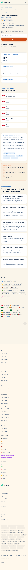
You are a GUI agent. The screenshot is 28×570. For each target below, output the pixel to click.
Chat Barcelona (15, 305)
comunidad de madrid (16, 6)
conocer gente (20, 532)
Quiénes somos (4, 555)
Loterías (3, 501)
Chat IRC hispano (5, 425)
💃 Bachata (3, 444)
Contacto (11, 555)
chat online (10, 543)
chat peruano (20, 548)
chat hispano (20, 525)
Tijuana (4, 316)
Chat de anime (4, 431)
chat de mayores (5, 530)
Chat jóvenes (4, 411)
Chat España (4, 350)
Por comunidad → (5, 391)
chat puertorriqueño (6, 550)
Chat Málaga (15, 310)
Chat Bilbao (23, 307)
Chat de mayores (5, 420)
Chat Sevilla (5, 307)
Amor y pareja (6, 284)
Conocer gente (16, 284)
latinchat (4, 543)
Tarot (2, 511)
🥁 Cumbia (3, 449)
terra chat (17, 543)
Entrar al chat (4, 491)
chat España (23, 534)
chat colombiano (5, 548)
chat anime (12, 539)
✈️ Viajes (3, 464)
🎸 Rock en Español (5, 452)
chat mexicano (13, 545)
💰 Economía (4, 475)
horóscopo (4, 541)
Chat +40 (5, 287)
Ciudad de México (17, 312)
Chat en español (5, 417)
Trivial (2, 516)
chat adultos (13, 528)
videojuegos (18, 539)
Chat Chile (3, 362)
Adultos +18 (14, 287)
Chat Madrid (6, 305)
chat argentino (5, 545)
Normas (7, 558)
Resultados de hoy (5, 503)
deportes (9, 541)
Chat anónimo (4, 428)
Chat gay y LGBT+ (7, 290)
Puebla (20, 314)
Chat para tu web (4, 519)
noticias (15, 541)
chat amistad (4, 532)
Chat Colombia (4, 359)
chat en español (5, 528)
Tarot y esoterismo (19, 290)
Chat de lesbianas (5, 423)
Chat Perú (3, 365)
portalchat (3, 6)
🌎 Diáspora (4, 467)
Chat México (4, 353)
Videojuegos (5, 293)
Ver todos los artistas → (7, 457)
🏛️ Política (3, 472)
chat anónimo (9, 534)
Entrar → (14, 39)
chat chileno (13, 548)
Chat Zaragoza (6, 312)
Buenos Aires (12, 316)
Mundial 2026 (4, 498)
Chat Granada (6, 310)
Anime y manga (6, 296)
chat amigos (20, 530)
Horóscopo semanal (5, 509)
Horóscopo (3, 506)
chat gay (3, 534)
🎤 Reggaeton (4, 438)
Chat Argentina (4, 356)
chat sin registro (12, 525)
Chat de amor (4, 400)
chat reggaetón (5, 539)
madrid (24, 6)
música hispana (22, 541)
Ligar (14, 281)
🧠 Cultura (3, 469)
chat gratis (4, 525)
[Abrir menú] (25, 2)
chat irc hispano (21, 528)
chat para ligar (12, 532)
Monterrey (13, 314)
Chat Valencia (14, 307)
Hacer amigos (6, 281)
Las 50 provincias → (6, 388)
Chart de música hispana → (7, 455)
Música (14, 293)
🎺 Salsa (3, 441)
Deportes (22, 293)
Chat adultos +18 (5, 414)
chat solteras (15, 550)
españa (9, 6)
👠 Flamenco (4, 446)
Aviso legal (24, 555)
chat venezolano (21, 545)
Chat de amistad (5, 397)
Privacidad (17, 555)
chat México (17, 534)
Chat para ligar (4, 403)
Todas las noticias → (6, 481)
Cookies (3, 558)
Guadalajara (6, 314)
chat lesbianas (13, 530)
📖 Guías (3, 478)
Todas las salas (4, 493)
